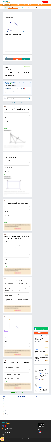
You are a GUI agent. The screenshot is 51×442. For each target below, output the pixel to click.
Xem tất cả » (46, 366)
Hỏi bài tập (41, 332)
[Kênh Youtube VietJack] (5, 426)
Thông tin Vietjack (32, 422)
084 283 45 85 (7, 432)
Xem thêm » (6, 249)
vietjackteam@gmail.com (6, 435)
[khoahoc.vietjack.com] (7, 2)
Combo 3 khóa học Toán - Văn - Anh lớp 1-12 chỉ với (16, 88)
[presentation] (15, 147)
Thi (18, 59)
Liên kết (18, 422)
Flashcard (9, 59)
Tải (26, 59)
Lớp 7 (7, 13)
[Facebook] (3, 426)
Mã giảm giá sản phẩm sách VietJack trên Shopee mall (16, 92)
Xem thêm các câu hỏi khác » (17, 392)
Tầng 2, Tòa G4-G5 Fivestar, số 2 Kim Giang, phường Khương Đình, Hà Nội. (7, 429)
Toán (10, 13)
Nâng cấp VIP (18, 228)
